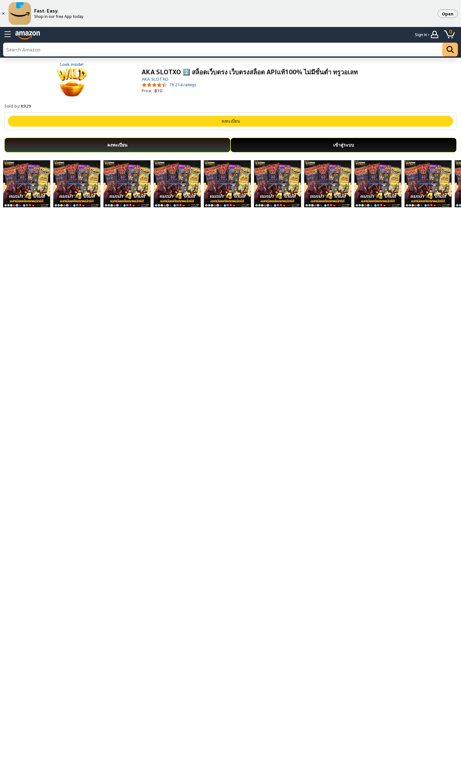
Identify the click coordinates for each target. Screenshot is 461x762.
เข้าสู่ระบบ (343, 144)
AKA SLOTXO (155, 79)
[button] (447, 13)
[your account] (435, 34)
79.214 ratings (182, 84)
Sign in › (422, 34)
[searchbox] (230, 49)
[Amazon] (27, 35)
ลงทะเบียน (230, 121)
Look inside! (71, 64)
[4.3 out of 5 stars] (154, 84)
